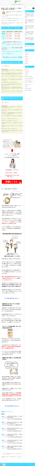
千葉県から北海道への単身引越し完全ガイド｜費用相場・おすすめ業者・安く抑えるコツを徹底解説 (29, 21)
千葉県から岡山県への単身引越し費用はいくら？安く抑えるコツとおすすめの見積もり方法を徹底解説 (29, 27)
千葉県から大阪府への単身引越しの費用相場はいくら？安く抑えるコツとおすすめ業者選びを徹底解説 (29, 15)
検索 (33, 8)
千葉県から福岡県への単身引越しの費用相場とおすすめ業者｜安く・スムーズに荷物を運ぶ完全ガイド (29, 39)
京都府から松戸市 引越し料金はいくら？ (9, 411)
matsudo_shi (3, 411)
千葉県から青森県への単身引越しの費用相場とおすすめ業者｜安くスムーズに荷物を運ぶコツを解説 (29, 33)
